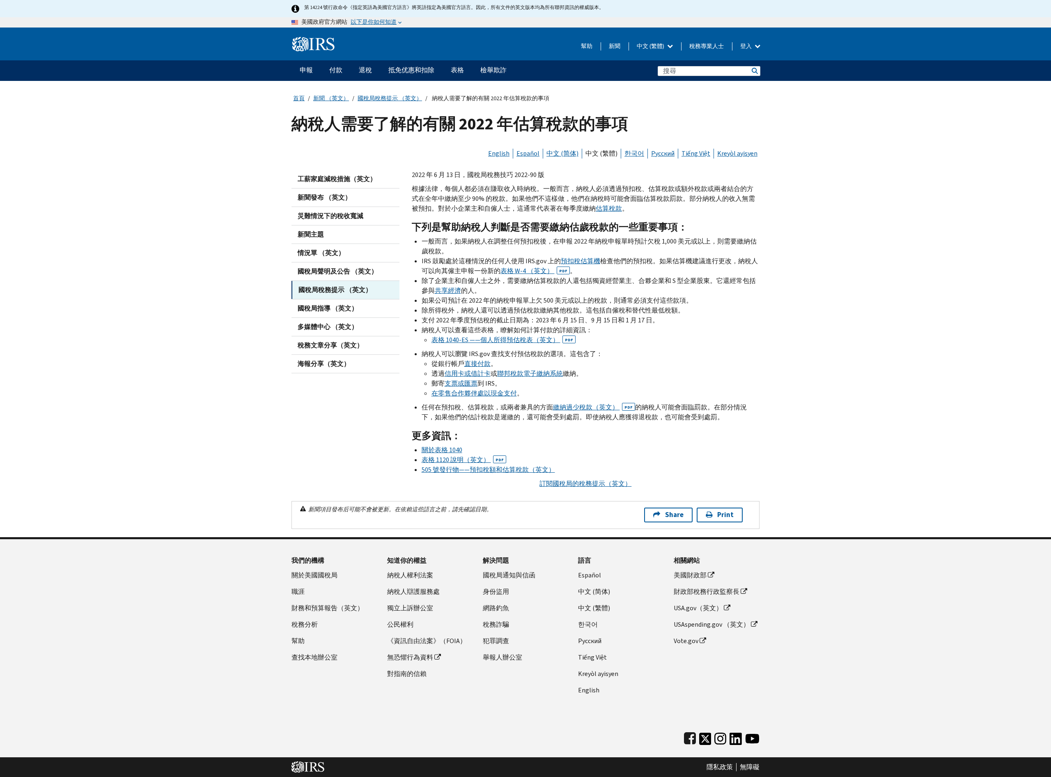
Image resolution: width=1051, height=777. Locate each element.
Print (725, 515)
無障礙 (750, 767)
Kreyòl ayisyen (737, 153)
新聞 (614, 46)
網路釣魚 (496, 608)
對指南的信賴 (407, 673)
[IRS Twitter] (705, 737)
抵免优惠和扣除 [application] (411, 70)
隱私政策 (720, 767)
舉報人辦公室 (502, 657)
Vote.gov (686, 641)
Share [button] (674, 515)
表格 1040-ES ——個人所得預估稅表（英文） (502, 340)
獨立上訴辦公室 (410, 608)
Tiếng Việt (696, 153)
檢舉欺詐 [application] (493, 70)
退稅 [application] (365, 70)
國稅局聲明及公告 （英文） (338, 271)
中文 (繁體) (651, 46)
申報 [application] (306, 70)
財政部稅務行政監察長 (706, 591)
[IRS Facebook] (690, 737)
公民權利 (400, 624)
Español (527, 153)
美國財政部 (690, 575)
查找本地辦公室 (314, 657)
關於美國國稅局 (314, 575)
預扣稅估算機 (580, 261)
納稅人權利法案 (410, 575)
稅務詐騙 (496, 624)
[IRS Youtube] (752, 737)
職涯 (298, 591)
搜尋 (754, 71)
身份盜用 (496, 591)
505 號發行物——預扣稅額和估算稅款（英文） (488, 469)
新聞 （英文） (331, 98)
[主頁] (313, 41)
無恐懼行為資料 (410, 657)
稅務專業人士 (706, 46)
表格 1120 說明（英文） (463, 459)
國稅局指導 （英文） (328, 308)
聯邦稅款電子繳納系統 (530, 373)
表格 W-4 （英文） (533, 271)
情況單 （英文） (321, 252)
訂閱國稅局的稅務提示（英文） (585, 483)
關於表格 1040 (442, 450)
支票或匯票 (461, 383)
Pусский (589, 641)
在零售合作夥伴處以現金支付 (474, 393)
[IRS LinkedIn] (736, 737)
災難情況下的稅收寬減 (330, 215)
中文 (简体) (562, 153)
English (498, 153)
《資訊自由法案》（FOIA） (426, 641)
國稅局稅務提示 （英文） (390, 98)
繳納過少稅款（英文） (593, 407)
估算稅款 (609, 208)
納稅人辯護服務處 (413, 591)
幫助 (586, 46)
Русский (663, 153)
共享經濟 (448, 290)
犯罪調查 (496, 641)
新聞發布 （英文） (324, 197)
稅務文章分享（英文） (330, 345)
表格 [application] (457, 70)
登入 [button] (746, 46)
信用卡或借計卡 (468, 373)
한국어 (634, 153)
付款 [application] (335, 70)
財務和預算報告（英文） (327, 608)
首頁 (299, 98)
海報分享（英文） (324, 363)
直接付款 (477, 363)
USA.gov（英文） (698, 608)
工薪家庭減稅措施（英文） (337, 179)
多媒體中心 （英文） (328, 326)
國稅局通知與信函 (509, 575)
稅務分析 (304, 624)
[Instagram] (720, 737)
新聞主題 (311, 234)
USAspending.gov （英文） (712, 624)
